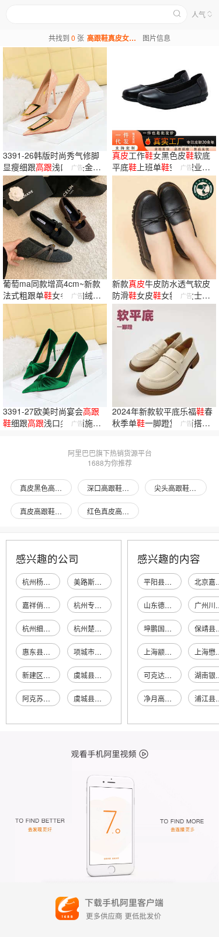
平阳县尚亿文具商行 (175, 582)
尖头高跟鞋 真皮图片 (180, 488)
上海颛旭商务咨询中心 (179, 652)
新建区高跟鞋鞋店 (50, 675)
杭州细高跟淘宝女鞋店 (57, 628)
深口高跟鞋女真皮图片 (113, 488)
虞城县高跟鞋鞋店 (102, 675)
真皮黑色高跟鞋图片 (46, 488)
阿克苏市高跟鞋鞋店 (53, 698)
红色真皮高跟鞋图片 (113, 511)
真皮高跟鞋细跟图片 (46, 511)
